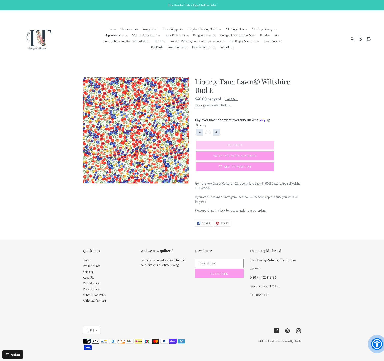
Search (87, 260)
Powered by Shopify (291, 341)
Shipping (200, 105)
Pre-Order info (91, 266)
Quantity (201, 125)
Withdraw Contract (94, 301)
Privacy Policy (91, 289)
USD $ (90, 330)
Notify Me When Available (235, 156)
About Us (88, 277)
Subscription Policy (94, 295)
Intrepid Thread (273, 341)
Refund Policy (91, 283)
